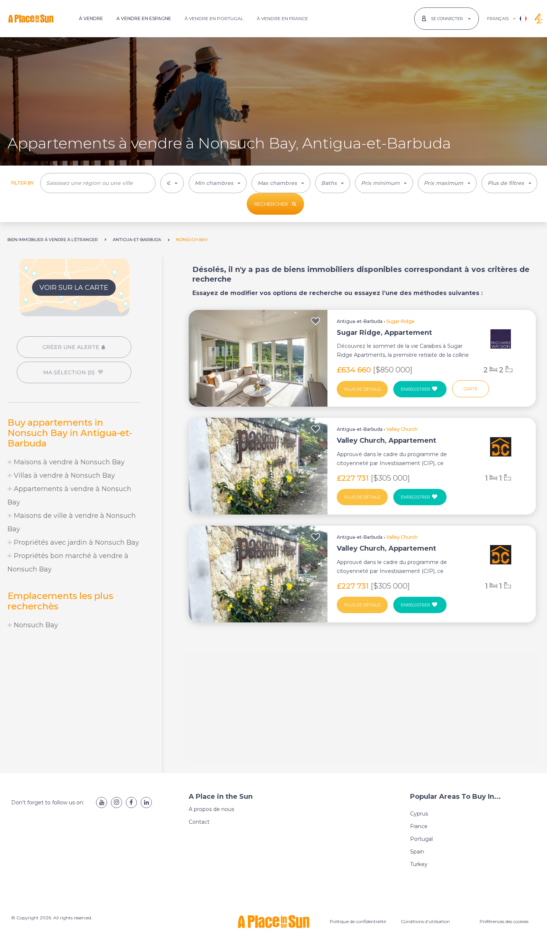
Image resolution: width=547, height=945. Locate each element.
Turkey (419, 864)
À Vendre (91, 18)
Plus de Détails (362, 389)
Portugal (421, 839)
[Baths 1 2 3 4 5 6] (332, 183)
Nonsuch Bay (35, 625)
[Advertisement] (74, 699)
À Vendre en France (282, 18)
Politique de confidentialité (358, 921)
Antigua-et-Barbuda (360, 321)
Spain (417, 851)
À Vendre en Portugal (214, 18)
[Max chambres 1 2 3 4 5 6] (281, 183)
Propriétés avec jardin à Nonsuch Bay (75, 542)
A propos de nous (211, 809)
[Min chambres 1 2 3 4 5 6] (218, 183)
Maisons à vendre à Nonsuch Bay (68, 462)
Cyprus (419, 813)
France (419, 826)
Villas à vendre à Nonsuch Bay (63, 475)
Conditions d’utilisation (425, 921)
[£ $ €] (172, 183)
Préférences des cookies (504, 921)
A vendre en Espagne (143, 18)
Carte (470, 388)
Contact (199, 822)
